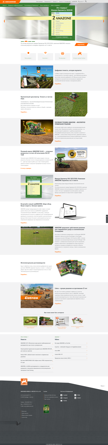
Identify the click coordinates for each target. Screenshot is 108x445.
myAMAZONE (74, 1)
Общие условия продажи (27, 415)
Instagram (65, 397)
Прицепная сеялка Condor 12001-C (63, 358)
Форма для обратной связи (50, 394)
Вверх (102, 385)
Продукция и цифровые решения (15, 5)
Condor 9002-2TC (59, 354)
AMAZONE (57, 336)
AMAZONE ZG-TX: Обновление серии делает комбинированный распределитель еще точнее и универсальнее (36, 344)
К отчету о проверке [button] (26, 168)
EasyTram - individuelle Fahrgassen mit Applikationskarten (68, 346)
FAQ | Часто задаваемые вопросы (51, 397)
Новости (4, 5)
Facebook (65, 394)
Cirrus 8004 (57, 350)
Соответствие (24, 417)
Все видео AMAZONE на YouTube (62, 343)
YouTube (65, 400)
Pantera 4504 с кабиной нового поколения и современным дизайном (34, 355)
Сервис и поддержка (55, 5)
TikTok (78, 394)
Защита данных (25, 413)
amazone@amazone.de (28, 406)
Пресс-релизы (24, 336)
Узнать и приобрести (44, 5)
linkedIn (79, 397)
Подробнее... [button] (58, 83)
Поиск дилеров (39, 1)
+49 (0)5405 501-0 (28, 402)
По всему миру (68, 1)
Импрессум (24, 411)
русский (81, 1)
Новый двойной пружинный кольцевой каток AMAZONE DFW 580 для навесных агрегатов (36, 349)
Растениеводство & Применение (31, 5)
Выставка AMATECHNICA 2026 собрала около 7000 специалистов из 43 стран (36, 361)
